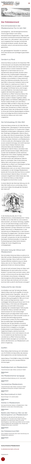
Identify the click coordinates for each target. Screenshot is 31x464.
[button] (29, 3)
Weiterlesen (5, 372)
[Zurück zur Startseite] (10, 3)
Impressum (4, 454)
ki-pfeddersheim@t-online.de (10, 449)
